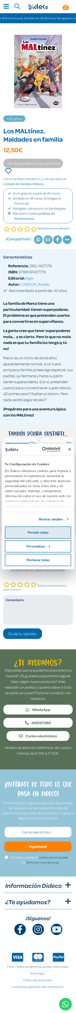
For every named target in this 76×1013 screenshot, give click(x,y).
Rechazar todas (38, 560)
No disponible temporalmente (34, 163)
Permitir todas (38, 532)
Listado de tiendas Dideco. (23, 184)
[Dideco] (38, 6)
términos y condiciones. (43, 862)
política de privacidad (53, 857)
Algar (29, 278)
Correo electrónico (41, 736)
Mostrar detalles (51, 519)
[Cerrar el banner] (69, 449)
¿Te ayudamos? (27, 902)
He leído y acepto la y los (40, 859)
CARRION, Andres (35, 284)
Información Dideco (33, 885)
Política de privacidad (37, 980)
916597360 (41, 722)
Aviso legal (37, 973)
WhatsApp (40, 709)
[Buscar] (15, 7)
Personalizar (35, 546)
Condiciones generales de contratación (37, 986)
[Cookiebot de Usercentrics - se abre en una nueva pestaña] (44, 449)
